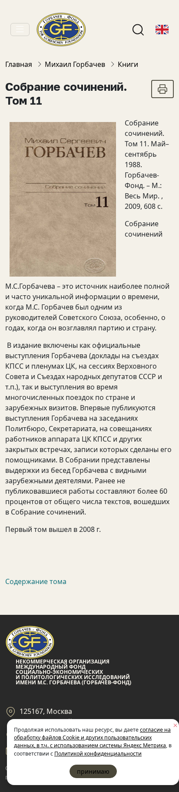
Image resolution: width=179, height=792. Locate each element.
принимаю (93, 771)
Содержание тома (35, 581)
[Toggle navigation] (20, 29)
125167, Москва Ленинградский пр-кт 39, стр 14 (73, 716)
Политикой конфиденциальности (98, 753)
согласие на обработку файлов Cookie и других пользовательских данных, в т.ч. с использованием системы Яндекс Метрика (92, 737)
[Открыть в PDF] (162, 89)
